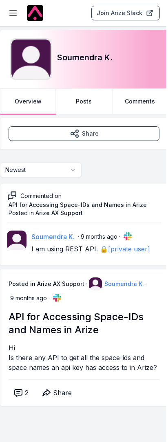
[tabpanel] (84, 270)
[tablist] (84, 101)
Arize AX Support (59, 212)
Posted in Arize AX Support (46, 283)
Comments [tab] (140, 101)
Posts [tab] (84, 101)
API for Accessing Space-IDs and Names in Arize (78, 204)
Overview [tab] (28, 101)
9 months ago (99, 236)
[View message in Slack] (127, 236)
